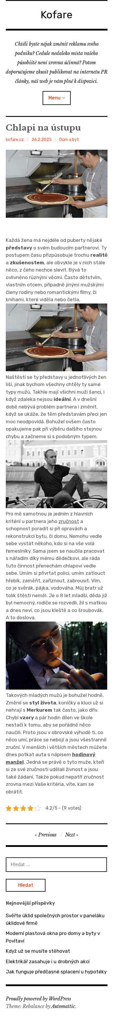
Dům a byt (69, 139)
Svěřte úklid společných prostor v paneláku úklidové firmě (55, 919)
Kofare (56, 14)
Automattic (63, 1006)
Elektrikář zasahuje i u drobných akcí (48, 961)
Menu (54, 98)
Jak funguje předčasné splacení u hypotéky (56, 972)
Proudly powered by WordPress (38, 999)
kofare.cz (15, 139)
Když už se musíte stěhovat (38, 951)
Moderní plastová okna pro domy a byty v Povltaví (53, 937)
